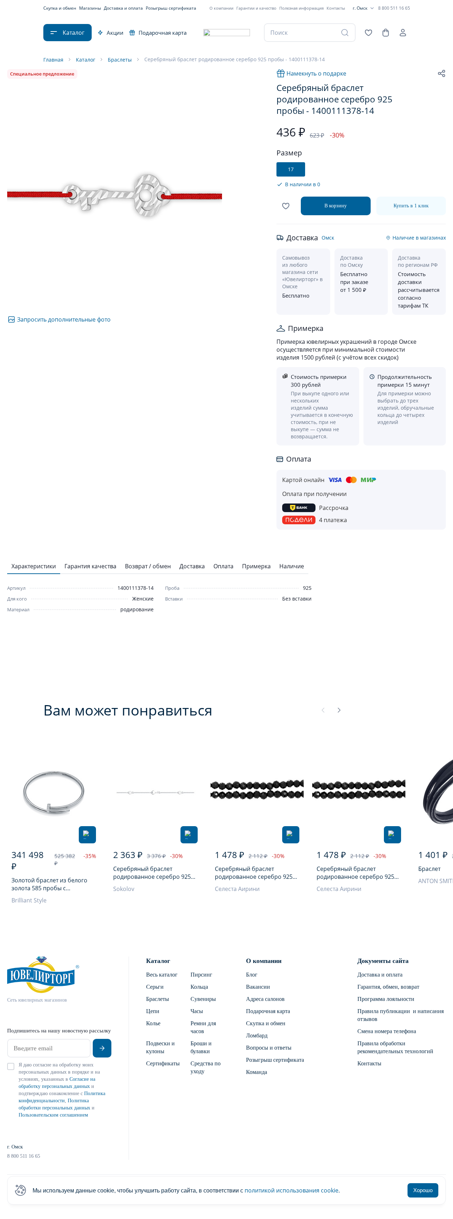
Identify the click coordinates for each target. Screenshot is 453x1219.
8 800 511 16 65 (394, 8)
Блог (251, 975)
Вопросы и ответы (268, 1048)
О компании (221, 8)
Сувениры (203, 999)
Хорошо (423, 1190)
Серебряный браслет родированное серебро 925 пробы (152, 873)
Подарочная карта (163, 32)
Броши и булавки (201, 1047)
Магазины (90, 8)
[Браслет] (53, 792)
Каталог (158, 960)
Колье (153, 1023)
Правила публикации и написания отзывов (400, 1015)
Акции (115, 32)
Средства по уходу (206, 1067)
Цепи (152, 1011)
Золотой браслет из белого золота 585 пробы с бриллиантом (49, 884)
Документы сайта (383, 960)
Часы (197, 1011)
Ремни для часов (203, 1027)
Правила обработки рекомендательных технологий (395, 1047)
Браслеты (157, 999)
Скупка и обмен (59, 8)
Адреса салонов (265, 999)
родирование (137, 609)
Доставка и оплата (123, 8)
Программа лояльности (385, 999)
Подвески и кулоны (160, 1047)
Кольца (199, 987)
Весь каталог (162, 975)
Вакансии (258, 987)
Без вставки (297, 598)
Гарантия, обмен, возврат (388, 987)
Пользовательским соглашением (53, 1115)
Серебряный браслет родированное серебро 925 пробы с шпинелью (254, 873)
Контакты (336, 8)
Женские (143, 598)
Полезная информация (301, 8)
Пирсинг (201, 975)
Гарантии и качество (256, 8)
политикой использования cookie (291, 1190)
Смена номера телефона (386, 1031)
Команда (256, 1072)
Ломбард (257, 1035)
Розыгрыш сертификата (171, 8)
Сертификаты (162, 1063)
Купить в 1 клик (411, 205)
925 (307, 587)
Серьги (155, 987)
